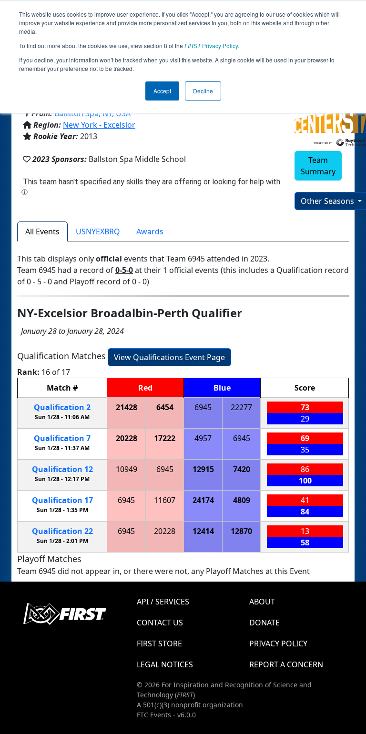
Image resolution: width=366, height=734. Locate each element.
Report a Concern (286, 664)
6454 (164, 407)
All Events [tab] (42, 231)
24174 (203, 500)
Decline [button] (203, 91)
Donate (264, 622)
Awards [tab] (149, 231)
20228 (126, 438)
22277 (241, 407)
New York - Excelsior (99, 125)
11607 (164, 500)
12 (62, 469)
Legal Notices (165, 664)
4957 (203, 438)
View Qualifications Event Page (169, 357)
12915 (203, 469)
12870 (241, 531)
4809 (241, 500)
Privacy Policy (211, 45)
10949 (126, 469)
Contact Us (160, 622)
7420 (241, 469)
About (262, 601)
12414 (203, 531)
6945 (203, 407)
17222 (164, 438)
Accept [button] (162, 91)
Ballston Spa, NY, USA (92, 113)
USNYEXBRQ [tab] (98, 231)
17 (62, 500)
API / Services (163, 601)
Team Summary (318, 166)
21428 (126, 407)
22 (62, 531)
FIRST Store (159, 643)
